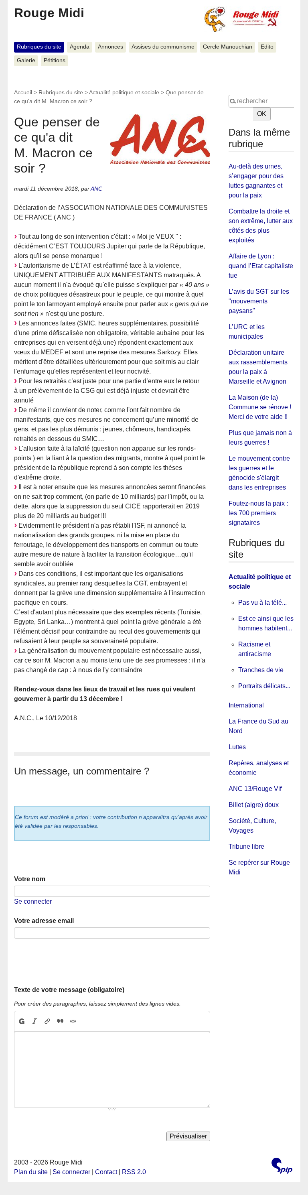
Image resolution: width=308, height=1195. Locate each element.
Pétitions (54, 60)
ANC (96, 188)
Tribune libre (246, 846)
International (246, 705)
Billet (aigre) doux (254, 804)
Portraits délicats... (264, 686)
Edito (267, 47)
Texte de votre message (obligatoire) (69, 989)
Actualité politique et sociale (124, 92)
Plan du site (31, 1172)
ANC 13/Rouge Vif (255, 788)
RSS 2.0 (134, 1172)
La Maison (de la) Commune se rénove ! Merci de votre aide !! (260, 407)
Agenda (79, 47)
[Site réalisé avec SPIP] (282, 1167)
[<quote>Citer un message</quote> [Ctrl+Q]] (60, 1021)
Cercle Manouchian (227, 47)
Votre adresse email (44, 920)
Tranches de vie (261, 670)
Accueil (23, 92)
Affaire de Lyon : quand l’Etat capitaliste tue (261, 266)
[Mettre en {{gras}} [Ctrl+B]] (21, 1021)
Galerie (26, 60)
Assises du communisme (163, 47)
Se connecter (33, 901)
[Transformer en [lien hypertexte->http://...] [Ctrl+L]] (47, 1021)
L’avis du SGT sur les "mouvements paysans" (259, 301)
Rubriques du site (39, 47)
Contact (106, 1172)
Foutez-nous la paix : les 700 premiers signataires (258, 513)
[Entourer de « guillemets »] (73, 1021)
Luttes (237, 747)
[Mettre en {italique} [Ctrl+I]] (34, 1021)
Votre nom (29, 879)
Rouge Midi (49, 13)
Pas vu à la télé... (262, 602)
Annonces (110, 47)
